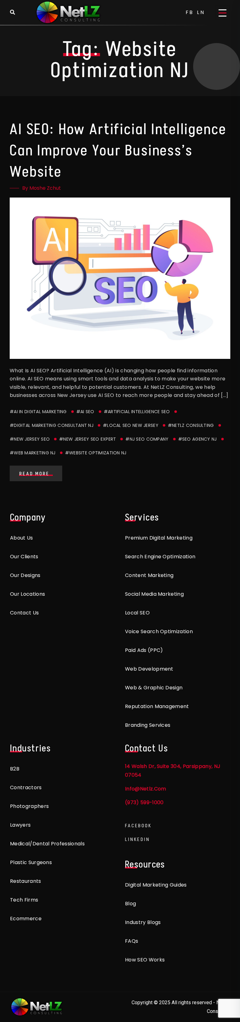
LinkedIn (137, 839)
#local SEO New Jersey (130, 425)
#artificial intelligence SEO (137, 411)
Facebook (138, 825)
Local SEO (137, 612)
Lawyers (20, 825)
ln (201, 12)
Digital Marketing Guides (156, 884)
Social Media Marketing (154, 594)
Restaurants (25, 881)
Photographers (29, 806)
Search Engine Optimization (160, 556)
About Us (21, 537)
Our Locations (27, 594)
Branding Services (147, 725)
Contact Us (24, 612)
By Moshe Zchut (41, 188)
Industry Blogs (143, 922)
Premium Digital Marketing (158, 537)
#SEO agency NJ (197, 439)
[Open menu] (222, 12)
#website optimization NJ (96, 453)
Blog (130, 903)
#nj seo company (146, 439)
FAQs (131, 941)
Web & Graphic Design (153, 687)
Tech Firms (24, 899)
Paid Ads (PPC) (144, 650)
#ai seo (85, 411)
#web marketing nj (33, 453)
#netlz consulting (191, 425)
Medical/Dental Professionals (47, 843)
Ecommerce (26, 918)
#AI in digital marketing (38, 411)
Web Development (149, 668)
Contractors (26, 787)
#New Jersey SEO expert (87, 439)
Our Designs (25, 575)
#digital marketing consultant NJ (51, 425)
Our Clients (24, 556)
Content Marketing (149, 575)
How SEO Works (145, 959)
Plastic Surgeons (31, 862)
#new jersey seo (30, 439)
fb (190, 12)
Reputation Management (157, 706)
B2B (14, 768)
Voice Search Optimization (159, 631)
